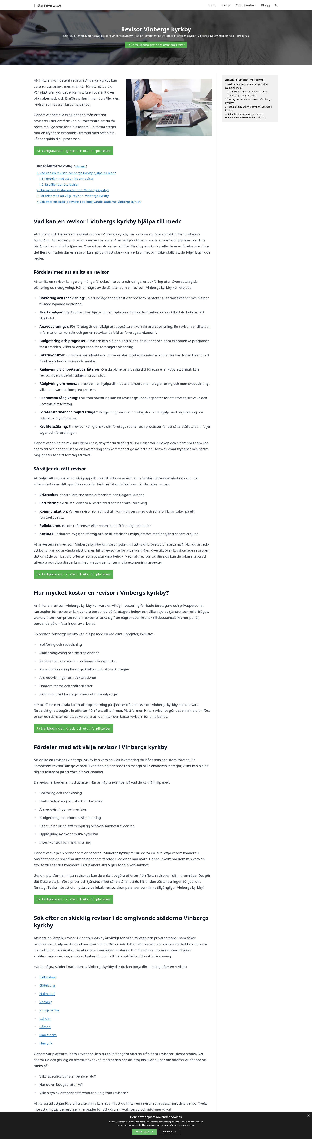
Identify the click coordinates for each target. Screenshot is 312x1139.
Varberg (45, 1002)
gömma (80, 166)
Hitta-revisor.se (47, 5)
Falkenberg (48, 977)
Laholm (45, 1018)
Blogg (265, 5)
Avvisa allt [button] (169, 1131)
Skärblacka (48, 1035)
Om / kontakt (246, 5)
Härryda (46, 1043)
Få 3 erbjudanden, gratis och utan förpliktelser (156, 45)
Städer (226, 5)
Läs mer (190, 1125)
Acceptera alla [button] (144, 1131)
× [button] (308, 1115)
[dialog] (156, 1125)
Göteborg (47, 985)
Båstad (45, 1026)
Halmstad (47, 993)
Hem (212, 5)
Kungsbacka (49, 1010)
